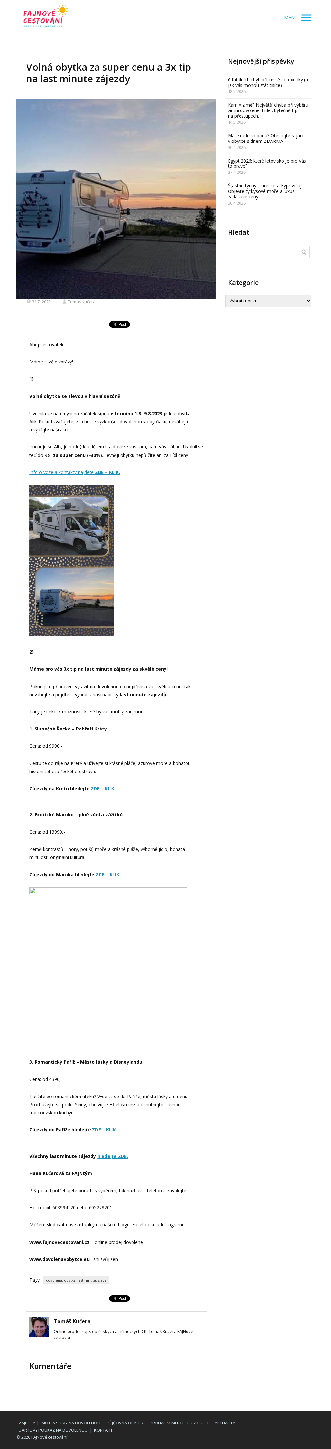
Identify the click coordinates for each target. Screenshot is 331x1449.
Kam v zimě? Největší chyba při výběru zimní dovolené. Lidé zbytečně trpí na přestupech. (268, 110)
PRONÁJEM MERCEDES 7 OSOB (179, 1423)
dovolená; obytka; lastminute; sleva (76, 1280)
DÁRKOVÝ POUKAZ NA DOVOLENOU (53, 1430)
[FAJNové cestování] (45, 17)
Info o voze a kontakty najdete (74, 472)
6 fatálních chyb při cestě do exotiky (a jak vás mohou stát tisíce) (268, 82)
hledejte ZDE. (112, 1156)
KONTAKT (103, 1430)
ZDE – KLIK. (103, 788)
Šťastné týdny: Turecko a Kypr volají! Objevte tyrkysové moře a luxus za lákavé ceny (266, 191)
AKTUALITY (225, 1423)
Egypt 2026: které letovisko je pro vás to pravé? (267, 163)
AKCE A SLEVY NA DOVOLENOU (70, 1423)
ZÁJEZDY (27, 1423)
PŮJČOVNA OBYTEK (125, 1423)
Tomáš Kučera (82, 302)
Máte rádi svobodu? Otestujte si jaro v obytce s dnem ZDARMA (266, 138)
